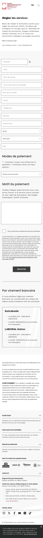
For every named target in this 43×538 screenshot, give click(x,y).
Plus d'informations (30, 534)
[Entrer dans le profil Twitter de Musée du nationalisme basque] (9, 513)
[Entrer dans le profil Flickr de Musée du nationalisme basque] (25, 513)
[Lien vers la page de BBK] (16, 465)
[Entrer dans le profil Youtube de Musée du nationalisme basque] (19, 513)
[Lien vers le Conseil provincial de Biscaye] (26, 465)
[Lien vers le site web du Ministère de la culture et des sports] (37, 465)
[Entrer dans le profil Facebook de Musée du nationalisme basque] (14, 513)
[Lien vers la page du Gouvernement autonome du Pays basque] (6, 465)
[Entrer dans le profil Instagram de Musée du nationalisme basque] (4, 513)
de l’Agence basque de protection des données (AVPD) (19, 258)
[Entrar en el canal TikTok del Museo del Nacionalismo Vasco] (30, 513)
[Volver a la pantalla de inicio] (8, 6)
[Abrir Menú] (39, 5)
